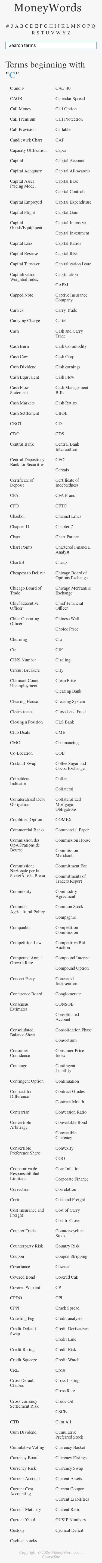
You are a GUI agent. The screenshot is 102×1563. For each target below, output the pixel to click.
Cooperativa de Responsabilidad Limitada (24, 1173)
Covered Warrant (25, 1287)
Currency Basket (70, 1447)
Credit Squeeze (23, 1360)
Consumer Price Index (69, 1052)
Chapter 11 (20, 526)
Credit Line (65, 1339)
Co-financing (67, 742)
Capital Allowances (72, 171)
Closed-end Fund (70, 712)
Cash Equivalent (24, 377)
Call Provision (23, 129)
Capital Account (70, 160)
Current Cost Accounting (21, 1491)
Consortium (66, 1040)
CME (60, 732)
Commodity (21, 891)
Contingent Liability (65, 1068)
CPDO (16, 1298)
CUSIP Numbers (70, 1520)
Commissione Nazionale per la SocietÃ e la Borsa (27, 871)
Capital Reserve (24, 253)
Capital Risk (66, 253)
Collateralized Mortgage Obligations (68, 804)
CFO (14, 506)
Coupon (17, 1256)
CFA (14, 495)
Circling (62, 660)
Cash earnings (67, 367)
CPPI (15, 1308)
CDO (15, 434)
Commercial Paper (72, 830)
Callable (62, 129)
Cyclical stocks (23, 1540)
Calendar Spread (70, 98)
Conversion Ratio (70, 1112)
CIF (59, 649)
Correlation (65, 1189)
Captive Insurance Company (71, 297)
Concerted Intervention (66, 981)
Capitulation (66, 274)
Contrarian (19, 1112)
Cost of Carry (67, 1210)
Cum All (63, 1422)
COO (60, 1158)
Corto (15, 1199)
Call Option (66, 109)
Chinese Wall (67, 619)
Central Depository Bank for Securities (27, 461)
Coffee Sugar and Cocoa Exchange (70, 765)
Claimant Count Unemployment (24, 682)
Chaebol (17, 516)
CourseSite (51, 1556)
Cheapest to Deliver (27, 573)
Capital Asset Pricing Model (23, 183)
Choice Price (66, 629)
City (59, 670)
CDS (59, 434)
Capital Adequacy (26, 171)
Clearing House (24, 701)
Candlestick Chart (26, 140)
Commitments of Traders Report (70, 878)
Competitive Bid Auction (70, 945)
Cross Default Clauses (22, 1382)
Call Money (20, 109)
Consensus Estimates (19, 1006)
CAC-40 (62, 88)
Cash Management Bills (71, 389)
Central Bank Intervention (67, 446)
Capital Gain (66, 212)
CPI (59, 1298)
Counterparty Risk (26, 1246)
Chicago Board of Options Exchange (71, 575)
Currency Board (24, 1458)
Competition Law (26, 942)
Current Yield (22, 1520)
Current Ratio (67, 1509)
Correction (19, 1189)
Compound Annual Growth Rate (27, 960)
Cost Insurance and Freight (27, 1212)
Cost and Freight (70, 1199)
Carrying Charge (25, 320)
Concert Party (22, 979)
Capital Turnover (25, 264)
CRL (14, 1370)
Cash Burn (19, 346)
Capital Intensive (70, 223)
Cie (13, 649)
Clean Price (65, 680)
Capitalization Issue (73, 264)
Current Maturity (25, 1509)
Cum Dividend (23, 1432)
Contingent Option (27, 1081)
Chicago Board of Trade (26, 590)
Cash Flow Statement (19, 389)
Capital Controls (70, 191)
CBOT (16, 423)
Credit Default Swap (23, 1331)
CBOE (61, 413)
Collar (61, 779)
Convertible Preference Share (25, 1150)
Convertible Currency (65, 1135)
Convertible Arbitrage (20, 1124)
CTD (14, 1422)
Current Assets (68, 1478)
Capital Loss (21, 243)
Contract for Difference (21, 1093)
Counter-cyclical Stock (70, 1233)
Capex (60, 150)
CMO (15, 742)
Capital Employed (26, 202)
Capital (16, 160)
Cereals (62, 470)
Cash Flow (64, 377)
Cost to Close (67, 1220)
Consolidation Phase (73, 1030)
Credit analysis (68, 1318)
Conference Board (26, 994)
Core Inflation (68, 1169)
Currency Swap (69, 1468)
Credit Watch (67, 1360)
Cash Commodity (71, 346)
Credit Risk (65, 1349)
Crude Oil (64, 1401)
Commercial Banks (27, 830)
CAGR (16, 98)
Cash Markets (22, 403)
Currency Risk (23, 1468)
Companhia (20, 927)
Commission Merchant (66, 852)
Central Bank (22, 444)
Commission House (72, 840)
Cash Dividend (23, 367)
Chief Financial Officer (69, 605)
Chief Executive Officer (24, 605)
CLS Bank (64, 722)
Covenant (63, 1266)
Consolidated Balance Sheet (22, 1032)
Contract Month (69, 1102)
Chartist (17, 562)
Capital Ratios (68, 243)
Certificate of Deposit (22, 482)
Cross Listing (67, 1380)
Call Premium (22, 119)
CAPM (61, 285)
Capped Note (21, 295)
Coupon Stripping (71, 1256)
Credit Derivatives (71, 1329)
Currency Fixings (70, 1458)
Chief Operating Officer (24, 621)
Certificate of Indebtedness (67, 482)
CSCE (61, 1411)
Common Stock (69, 906)
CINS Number (23, 660)
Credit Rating (22, 1349)
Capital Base (66, 181)
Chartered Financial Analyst (73, 549)
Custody (17, 1530)
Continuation (67, 1081)
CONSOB (64, 1004)
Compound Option (72, 968)
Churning (18, 639)
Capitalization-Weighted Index (24, 276)
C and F (17, 88)
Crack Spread (67, 1308)
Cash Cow (19, 356)
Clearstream (21, 712)
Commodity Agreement (66, 893)
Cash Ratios (66, 403)
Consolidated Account (67, 1016)
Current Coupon (69, 1489)
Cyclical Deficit (69, 1530)
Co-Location (21, 753)
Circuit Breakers (25, 670)
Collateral (64, 789)
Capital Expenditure (73, 202)
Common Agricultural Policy (27, 908)
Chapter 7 (64, 526)
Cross (60, 1370)
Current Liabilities (72, 1499)
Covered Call (67, 1277)
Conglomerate (68, 994)
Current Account (25, 1478)
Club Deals (20, 732)
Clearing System (70, 701)
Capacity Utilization (28, 150)
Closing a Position (26, 722)
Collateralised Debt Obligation (27, 801)
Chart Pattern (67, 537)
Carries (16, 310)
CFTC (61, 506)
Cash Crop (64, 356)
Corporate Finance (71, 1179)
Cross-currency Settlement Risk (24, 1403)
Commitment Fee (71, 866)
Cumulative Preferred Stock (69, 1434)
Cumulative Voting (27, 1447)
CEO (59, 459)
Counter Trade (23, 1231)
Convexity (64, 1148)
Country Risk (67, 1246)
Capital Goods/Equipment (26, 225)
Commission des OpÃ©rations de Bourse (25, 845)
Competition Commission (66, 929)
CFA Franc (65, 495)
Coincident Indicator (20, 781)
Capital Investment (72, 233)
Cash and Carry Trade (69, 333)
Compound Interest (72, 958)
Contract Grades (70, 1091)
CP (58, 1287)
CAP (59, 140)
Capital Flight (22, 212)
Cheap (61, 562)
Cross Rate (65, 1391)
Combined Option (26, 819)
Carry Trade (66, 310)
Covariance (20, 1266)
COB (60, 753)
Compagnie (65, 917)
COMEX (63, 819)
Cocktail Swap (23, 763)
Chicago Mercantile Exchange (73, 590)
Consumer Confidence (20, 1052)
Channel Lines (68, 516)
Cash (14, 331)
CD (58, 423)
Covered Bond (22, 1277)
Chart (15, 537)
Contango (18, 1066)
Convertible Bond (71, 1122)
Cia (58, 639)
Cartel (61, 320)
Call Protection (69, 119)
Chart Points (21, 547)
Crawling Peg (22, 1318)
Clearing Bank (68, 691)
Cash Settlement (24, 413)
